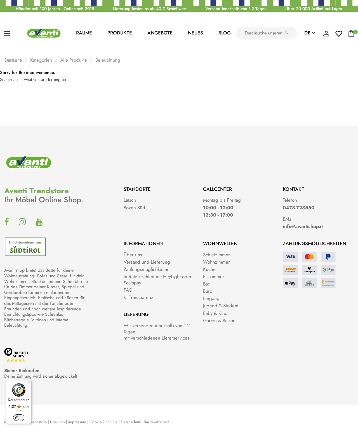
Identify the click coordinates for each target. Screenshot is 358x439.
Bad (207, 283)
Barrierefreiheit (156, 422)
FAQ (128, 290)
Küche (209, 269)
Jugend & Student (220, 305)
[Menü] (28, 383)
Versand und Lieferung (147, 262)
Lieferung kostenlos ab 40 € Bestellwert (150, 9)
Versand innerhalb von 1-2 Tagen (236, 9)
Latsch (130, 200)
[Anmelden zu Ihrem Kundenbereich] (326, 35)
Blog (224, 32)
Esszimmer (213, 276)
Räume (84, 32)
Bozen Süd (134, 207)
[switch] (18, 417)
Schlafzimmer (216, 254)
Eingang (211, 298)
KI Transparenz (138, 297)
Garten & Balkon (219, 320)
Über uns (133, 254)
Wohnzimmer (216, 262)
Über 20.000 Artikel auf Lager (314, 9)
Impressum (77, 422)
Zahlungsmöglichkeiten (146, 269)
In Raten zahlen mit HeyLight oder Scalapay (158, 279)
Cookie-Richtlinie (103, 422)
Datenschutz (130, 422)
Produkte (119, 32)
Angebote (160, 32)
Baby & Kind (215, 313)
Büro (207, 291)
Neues (195, 32)
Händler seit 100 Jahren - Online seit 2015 (55, 9)
